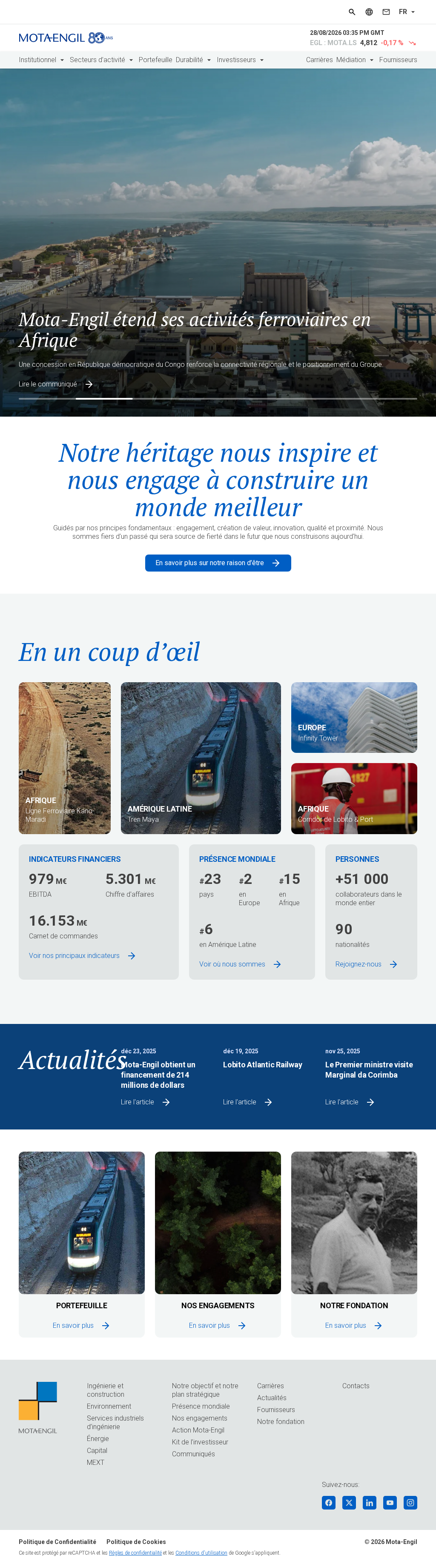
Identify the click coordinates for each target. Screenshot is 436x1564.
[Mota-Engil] (66, 38)
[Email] (386, 12)
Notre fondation (280, 1422)
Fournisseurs (398, 60)
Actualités (272, 1398)
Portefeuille (155, 60)
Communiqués (193, 1454)
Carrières (319, 60)
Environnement (109, 1406)
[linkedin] (369, 1503)
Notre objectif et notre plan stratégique (205, 1390)
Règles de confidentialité (135, 1553)
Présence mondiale (201, 1406)
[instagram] (410, 1503)
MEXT (95, 1462)
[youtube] (390, 1503)
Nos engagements (199, 1418)
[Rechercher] (352, 12)
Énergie (98, 1439)
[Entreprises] (369, 12)
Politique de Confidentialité (57, 1541)
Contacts (356, 1386)
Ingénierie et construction (105, 1390)
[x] (349, 1503)
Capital (97, 1451)
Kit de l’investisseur (200, 1442)
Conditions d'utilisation (201, 1553)
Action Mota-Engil (198, 1430)
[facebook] (329, 1503)
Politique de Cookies (136, 1541)
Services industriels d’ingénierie (115, 1422)
